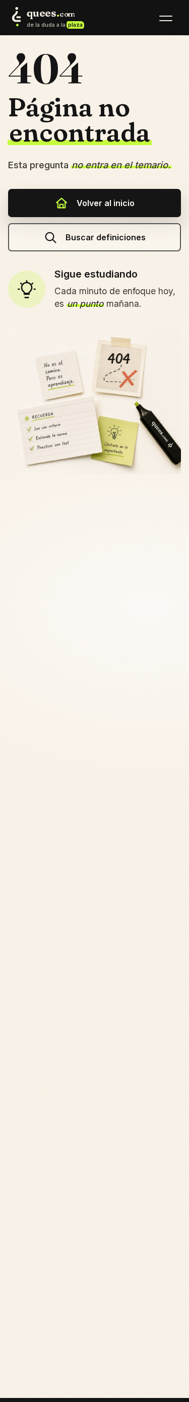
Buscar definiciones (106, 237)
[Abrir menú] (166, 18)
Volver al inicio (106, 203)
